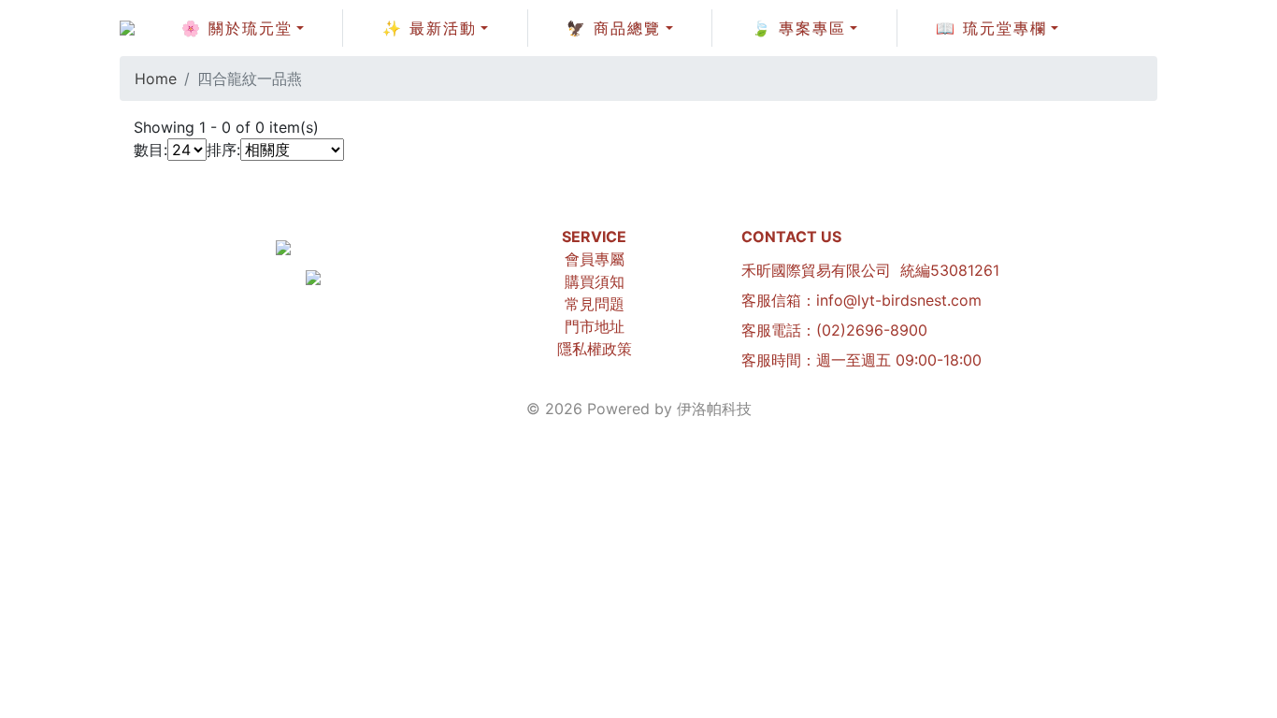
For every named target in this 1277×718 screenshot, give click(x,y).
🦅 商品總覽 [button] (614, 28)
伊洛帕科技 (714, 408)
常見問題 (594, 303)
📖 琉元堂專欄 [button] (991, 28)
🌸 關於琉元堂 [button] (237, 28)
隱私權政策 (594, 348)
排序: (223, 149)
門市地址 (594, 326)
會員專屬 (594, 259)
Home (156, 78)
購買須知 (594, 281)
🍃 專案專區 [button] (799, 28)
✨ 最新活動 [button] (429, 28)
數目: (150, 149)
